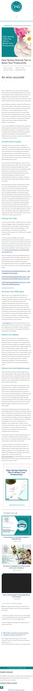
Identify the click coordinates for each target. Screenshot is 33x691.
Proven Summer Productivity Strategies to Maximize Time (16, 538)
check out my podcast (12, 622)
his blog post (7, 323)
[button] (16, 16)
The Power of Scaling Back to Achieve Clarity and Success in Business (16, 567)
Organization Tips (20, 70)
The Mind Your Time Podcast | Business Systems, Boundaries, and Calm (14, 635)
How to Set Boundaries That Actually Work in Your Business (16, 596)
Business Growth (8, 70)
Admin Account (7, 68)
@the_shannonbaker (7, 456)
